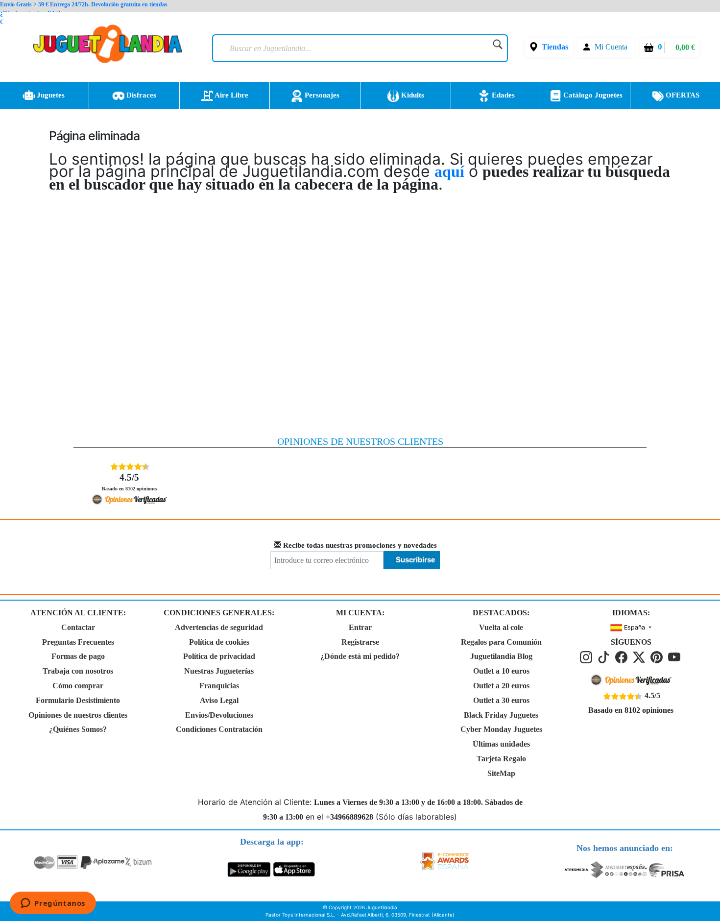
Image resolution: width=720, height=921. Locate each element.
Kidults (411, 95)
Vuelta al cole (501, 627)
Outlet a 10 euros (501, 671)
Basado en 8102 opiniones (129, 481)
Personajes (321, 95)
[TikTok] (605, 657)
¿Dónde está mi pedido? (360, 656)
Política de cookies (219, 642)
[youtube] (675, 657)
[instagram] (588, 657)
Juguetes (50, 95)
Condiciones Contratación (219, 729)
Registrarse (360, 642)
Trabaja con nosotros (78, 671)
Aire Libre (230, 95)
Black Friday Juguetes (501, 715)
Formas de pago (78, 656)
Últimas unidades (501, 744)
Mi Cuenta (611, 47)
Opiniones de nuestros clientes (77, 715)
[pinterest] (658, 657)
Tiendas (555, 47)
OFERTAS (681, 95)
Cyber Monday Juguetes (501, 729)
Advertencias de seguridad (219, 627)
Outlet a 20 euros (501, 685)
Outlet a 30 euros (501, 700)
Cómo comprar (77, 685)
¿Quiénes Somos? (78, 729)
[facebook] (623, 657)
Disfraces (140, 95)
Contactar (78, 627)
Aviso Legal (219, 700)
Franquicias (219, 685)
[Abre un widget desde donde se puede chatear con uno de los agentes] (53, 904)
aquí (449, 171)
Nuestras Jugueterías (219, 671)
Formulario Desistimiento (78, 700)
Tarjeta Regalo (501, 758)
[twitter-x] (640, 657)
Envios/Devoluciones (219, 715)
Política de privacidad (219, 656)
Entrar (360, 627)
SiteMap (501, 773)
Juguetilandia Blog (501, 656)
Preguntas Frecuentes (78, 642)
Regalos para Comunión (501, 642)
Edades (502, 95)
